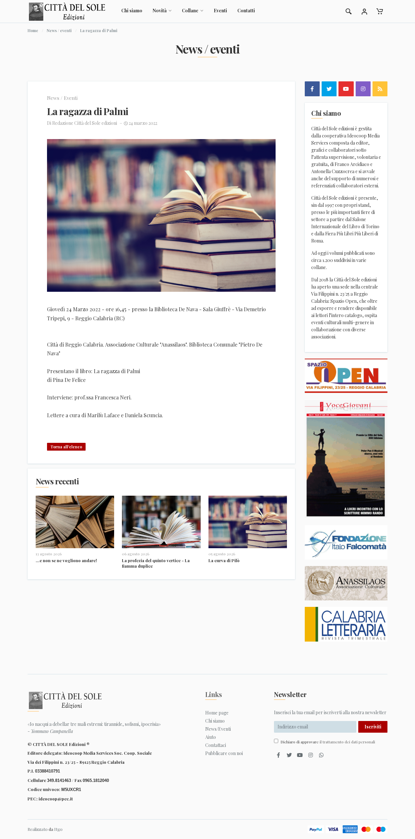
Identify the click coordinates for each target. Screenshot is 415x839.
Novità (160, 10)
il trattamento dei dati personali (347, 741)
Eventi (220, 10)
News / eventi (59, 30)
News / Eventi (62, 98)
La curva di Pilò (224, 560)
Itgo (58, 829)
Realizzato (38, 829)
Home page (217, 713)
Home (33, 30)
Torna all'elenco (66, 446)
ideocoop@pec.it (56, 798)
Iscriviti (372, 727)
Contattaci (215, 745)
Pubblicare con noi (224, 753)
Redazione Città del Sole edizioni (84, 123)
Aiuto (210, 737)
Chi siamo (131, 10)
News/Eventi (218, 729)
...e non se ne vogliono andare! (66, 560)
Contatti (246, 10)
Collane (190, 10)
